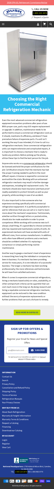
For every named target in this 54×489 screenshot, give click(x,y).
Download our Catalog (12, 430)
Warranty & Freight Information (16, 415)
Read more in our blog (27, 312)
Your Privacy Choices (11, 402)
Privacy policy (30, 359)
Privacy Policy (8, 384)
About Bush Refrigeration (13, 412)
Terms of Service (9, 395)
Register (6, 443)
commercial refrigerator (34, 163)
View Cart (6, 447)
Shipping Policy (9, 391)
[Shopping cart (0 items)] (44, 24)
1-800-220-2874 (40, 13)
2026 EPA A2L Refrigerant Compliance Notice (27, 2)
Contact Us (7, 376)
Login (4, 440)
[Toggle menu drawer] (3, 24)
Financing (6, 426)
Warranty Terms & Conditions (15, 419)
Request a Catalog (10, 423)
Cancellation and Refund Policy (16, 387)
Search (5, 380)
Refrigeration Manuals (12, 398)
